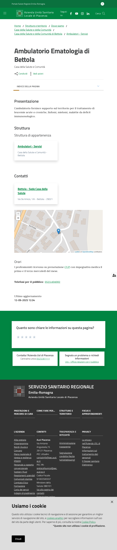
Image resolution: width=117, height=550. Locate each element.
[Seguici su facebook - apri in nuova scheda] (70, 13)
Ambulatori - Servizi (77, 34)
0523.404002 (52, 282)
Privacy (86, 431)
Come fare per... (46, 410)
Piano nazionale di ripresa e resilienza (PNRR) (22, 457)
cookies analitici (55, 518)
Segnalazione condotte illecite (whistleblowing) (67, 456)
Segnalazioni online (46, 496)
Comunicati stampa (23, 479)
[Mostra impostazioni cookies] (114, 275)
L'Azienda (19, 431)
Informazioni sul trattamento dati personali (90, 454)
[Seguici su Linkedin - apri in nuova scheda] (87, 13)
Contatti (41, 431)
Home (17, 26)
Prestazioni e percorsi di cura (23, 412)
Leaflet (77, 251)
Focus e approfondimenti (92, 412)
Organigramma (21, 443)
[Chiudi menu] (106, 5)
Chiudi (18, 539)
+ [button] (18, 213)
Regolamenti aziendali (24, 475)
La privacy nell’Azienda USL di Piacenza (91, 443)
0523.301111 (43, 358)
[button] (103, 13)
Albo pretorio (20, 440)
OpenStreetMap (87, 251)
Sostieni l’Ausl (20, 472)
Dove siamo (57, 26)
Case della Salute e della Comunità (32, 30)
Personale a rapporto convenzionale (24, 466)
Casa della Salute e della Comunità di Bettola (38, 34)
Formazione (19, 486)
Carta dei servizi (21, 489)
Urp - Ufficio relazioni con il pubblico (82, 362)
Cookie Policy (88, 522)
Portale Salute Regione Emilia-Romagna (28, 3)
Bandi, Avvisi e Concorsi (21, 448)
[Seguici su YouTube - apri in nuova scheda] (75, 13)
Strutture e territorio (36, 26)
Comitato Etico (21, 482)
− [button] (18, 218)
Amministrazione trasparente (67, 444)
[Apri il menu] (5, 13)
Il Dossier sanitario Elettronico (90, 462)
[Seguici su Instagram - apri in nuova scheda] (81, 13)
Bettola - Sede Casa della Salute (33, 191)
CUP (67, 267)
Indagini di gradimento (24, 493)
